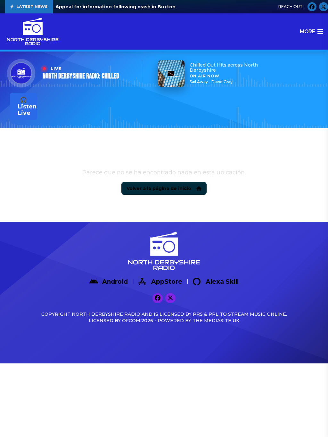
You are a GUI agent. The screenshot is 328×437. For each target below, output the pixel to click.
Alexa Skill (222, 281)
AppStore (166, 281)
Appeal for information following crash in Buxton (115, 7)
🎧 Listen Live (27, 106)
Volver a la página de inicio (159, 188)
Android (115, 281)
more (307, 31)
